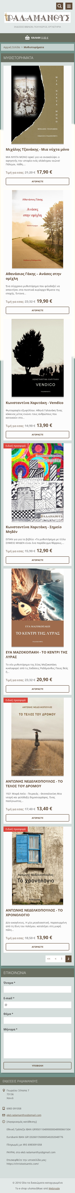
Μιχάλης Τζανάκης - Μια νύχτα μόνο (37, 149)
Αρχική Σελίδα (11, 47)
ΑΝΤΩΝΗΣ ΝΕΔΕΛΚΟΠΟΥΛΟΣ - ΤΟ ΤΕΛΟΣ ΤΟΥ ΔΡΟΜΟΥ (34, 783)
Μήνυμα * (10, 1029)
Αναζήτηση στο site (59, 6)
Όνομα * (9, 983)
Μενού (68, 6)
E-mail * (8, 998)
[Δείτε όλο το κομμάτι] (37, 105)
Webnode (54, 1188)
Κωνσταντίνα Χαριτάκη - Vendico (34, 402)
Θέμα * (8, 1014)
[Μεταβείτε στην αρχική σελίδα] (37, 12)
